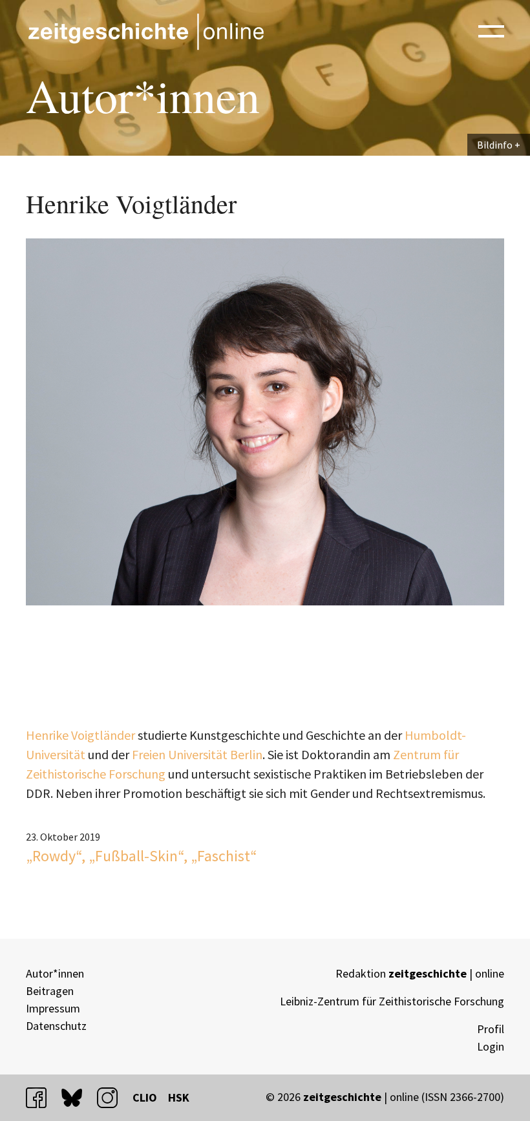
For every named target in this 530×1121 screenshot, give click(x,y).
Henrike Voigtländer (80, 735)
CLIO (144, 1097)
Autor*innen (55, 973)
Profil (490, 1028)
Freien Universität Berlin (197, 754)
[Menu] (491, 30)
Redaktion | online (419, 973)
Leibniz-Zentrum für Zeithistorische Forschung (392, 1001)
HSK (178, 1097)
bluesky (77, 1097)
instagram (113, 1097)
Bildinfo (495, 144)
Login (490, 1046)
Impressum (53, 1008)
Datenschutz (56, 1025)
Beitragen (50, 990)
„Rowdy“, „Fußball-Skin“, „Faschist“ (141, 856)
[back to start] (145, 31)
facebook (42, 1097)
